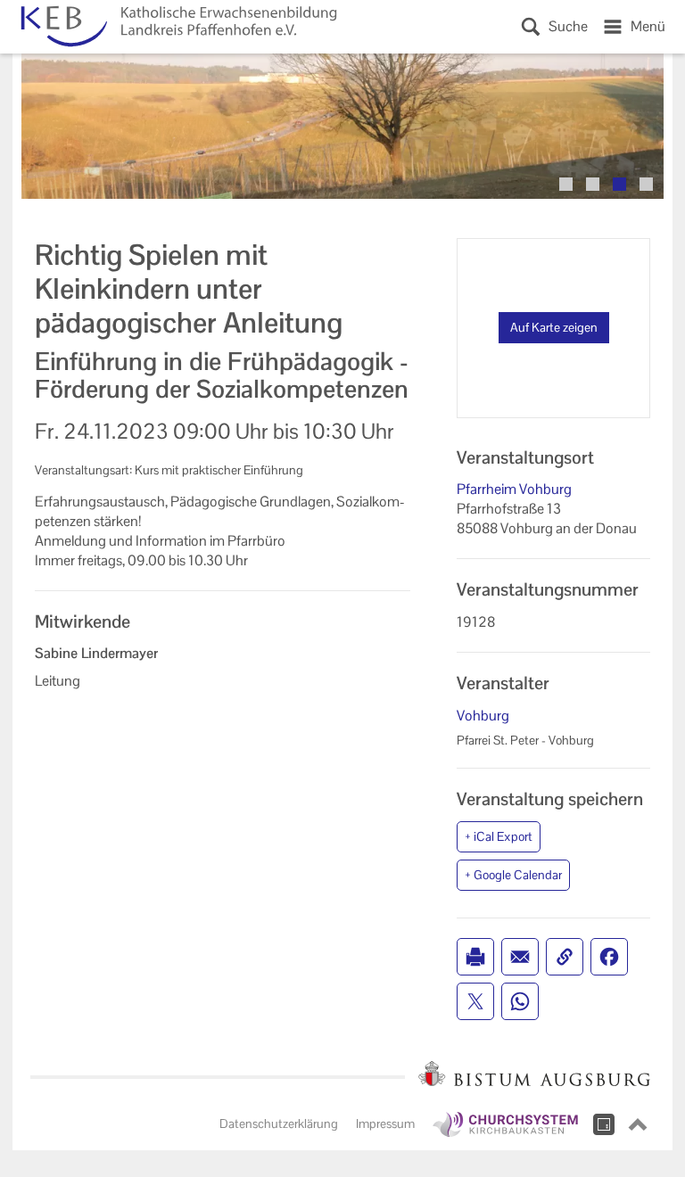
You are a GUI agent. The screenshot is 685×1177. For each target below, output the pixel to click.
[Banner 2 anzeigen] (592, 184)
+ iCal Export (498, 836)
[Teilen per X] (475, 1001)
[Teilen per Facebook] (609, 956)
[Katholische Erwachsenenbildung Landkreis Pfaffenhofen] (175, 27)
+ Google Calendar (513, 875)
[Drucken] (475, 956)
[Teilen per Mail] (520, 956)
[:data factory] (604, 1124)
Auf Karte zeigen (554, 327)
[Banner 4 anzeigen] (646, 184)
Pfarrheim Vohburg (514, 489)
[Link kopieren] (564, 956)
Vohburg (483, 715)
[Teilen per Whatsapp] (520, 1001)
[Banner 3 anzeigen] (619, 184)
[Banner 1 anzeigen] (566, 184)
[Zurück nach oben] (638, 1124)
